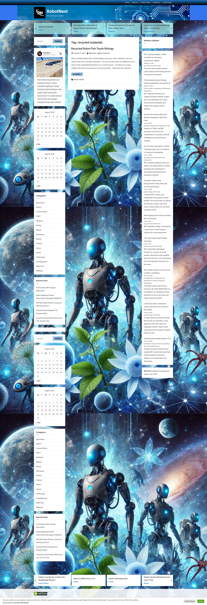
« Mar (38, 144)
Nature (76, 80)
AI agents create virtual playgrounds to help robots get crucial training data (155, 184)
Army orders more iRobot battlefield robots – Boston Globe (87, 26)
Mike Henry (92, 53)
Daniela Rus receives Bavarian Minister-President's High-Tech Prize (155, 117)
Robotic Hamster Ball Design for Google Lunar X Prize (88, 578)
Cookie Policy (167, 2)
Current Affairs (79, 31)
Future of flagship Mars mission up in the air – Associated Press (157, 578)
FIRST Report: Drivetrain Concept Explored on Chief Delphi (121, 26)
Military (39, 225)
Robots (81, 80)
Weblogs (39, 271)
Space (38, 248)
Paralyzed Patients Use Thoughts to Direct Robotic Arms (52, 26)
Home (127, 2)
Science (39, 243)
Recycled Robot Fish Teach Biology (92, 48)
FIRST (111, 31)
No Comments (105, 53)
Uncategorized (149, 31)
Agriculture (40, 203)
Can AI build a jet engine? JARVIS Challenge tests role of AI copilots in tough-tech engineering (156, 149)
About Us (135, 2)
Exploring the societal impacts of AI (157, 339)
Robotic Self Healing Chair (48, 579)
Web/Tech (40, 266)
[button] (49, 88)
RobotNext (57, 11)
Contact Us (156, 2)
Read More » (78, 74)
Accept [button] (201, 601)
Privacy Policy (145, 2)
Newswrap (40, 234)
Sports (38, 253)
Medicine (42, 31)
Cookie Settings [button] (189, 601)
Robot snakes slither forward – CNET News (157, 26)
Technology (40, 257)
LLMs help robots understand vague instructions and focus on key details (156, 307)
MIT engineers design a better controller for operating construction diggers (155, 57)
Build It (38, 207)
